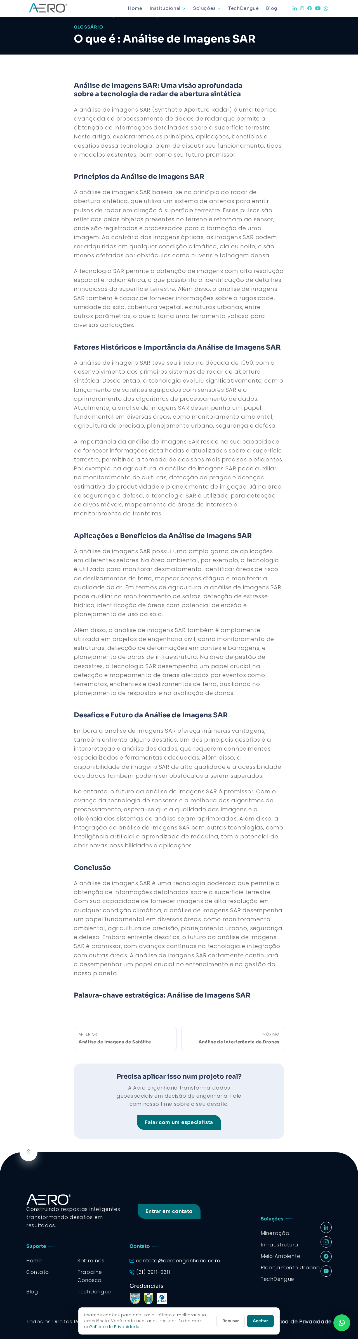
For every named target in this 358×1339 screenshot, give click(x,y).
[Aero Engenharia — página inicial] (56, 8)
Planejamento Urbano (290, 1267)
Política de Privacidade (300, 1321)
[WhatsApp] (326, 8)
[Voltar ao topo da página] (28, 1152)
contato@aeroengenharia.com (178, 1260)
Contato (37, 1272)
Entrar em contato (169, 1211)
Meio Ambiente (280, 1256)
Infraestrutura (279, 1244)
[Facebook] (309, 8)
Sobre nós (90, 1260)
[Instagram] (302, 8)
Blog (271, 8)
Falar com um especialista (179, 1122)
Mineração (275, 1233)
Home (135, 8)
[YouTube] (318, 8)
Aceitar (260, 1320)
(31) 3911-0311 (153, 1272)
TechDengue (243, 8)
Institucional (165, 8)
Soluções (204, 8)
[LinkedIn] (295, 8)
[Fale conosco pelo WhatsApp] (341, 1322)
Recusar (230, 1320)
